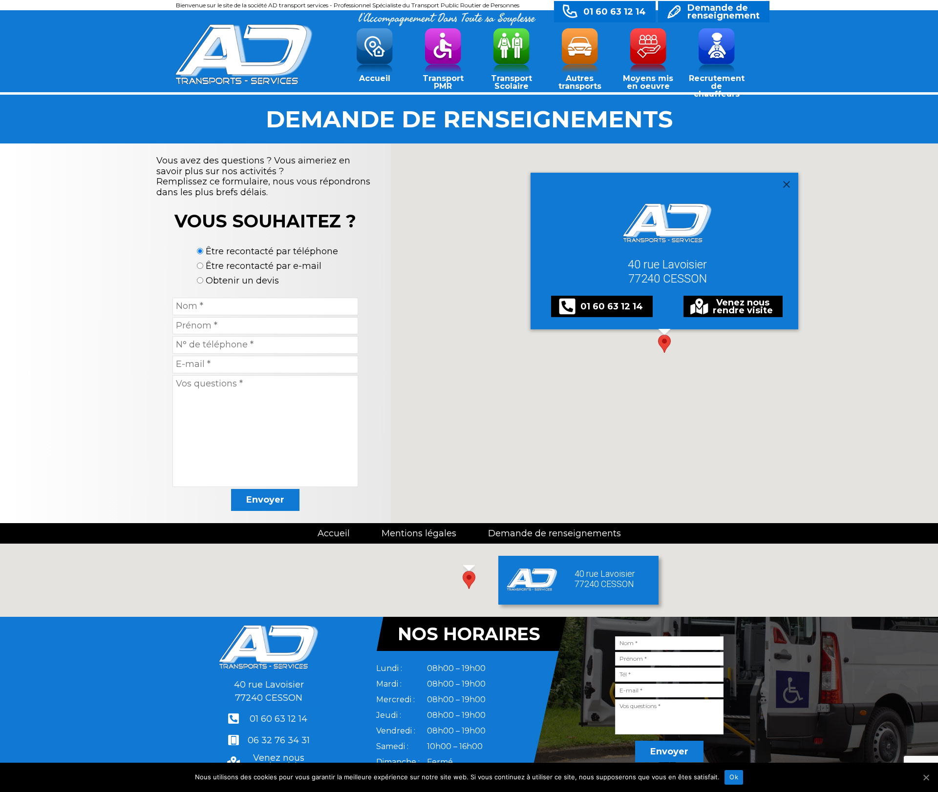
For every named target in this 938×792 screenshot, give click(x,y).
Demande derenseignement (723, 11)
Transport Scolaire (511, 82)
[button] (664, 344)
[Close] (786, 184)
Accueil (374, 78)
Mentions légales (419, 533)
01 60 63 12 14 (614, 11)
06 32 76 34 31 (279, 740)
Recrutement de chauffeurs (717, 84)
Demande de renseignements (554, 533)
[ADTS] (244, 53)
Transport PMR (443, 82)
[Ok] (926, 777)
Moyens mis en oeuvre (648, 82)
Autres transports (579, 82)
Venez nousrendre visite (743, 306)
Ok (733, 777)
